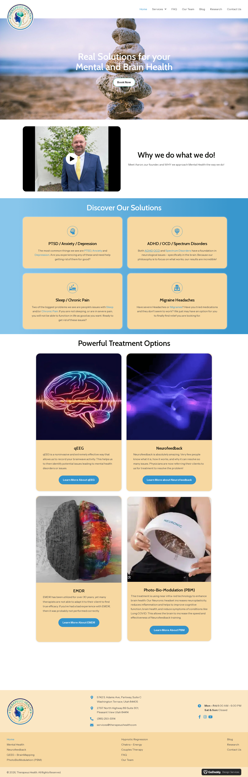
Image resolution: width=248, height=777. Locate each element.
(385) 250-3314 (106, 718)
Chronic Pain (78, 300)
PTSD (53, 243)
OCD (166, 243)
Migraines (176, 307)
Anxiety (68, 243)
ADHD (153, 243)
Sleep (60, 300)
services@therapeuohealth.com (116, 724)
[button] (72, 159)
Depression (87, 243)
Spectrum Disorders (190, 243)
